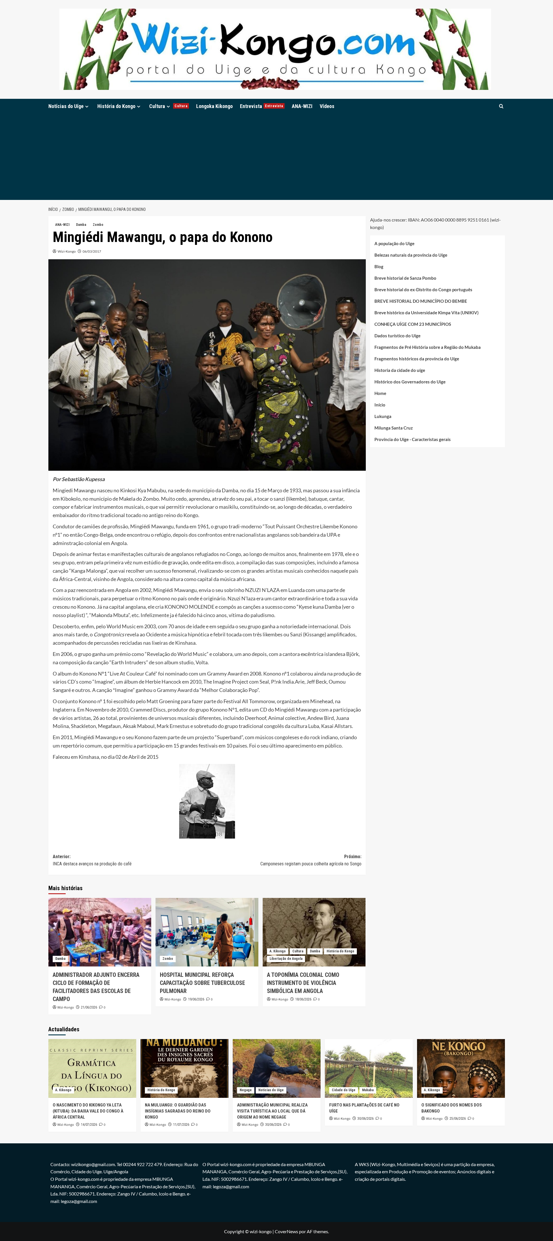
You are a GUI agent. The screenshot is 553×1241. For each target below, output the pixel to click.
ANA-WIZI (302, 106)
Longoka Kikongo (214, 106)
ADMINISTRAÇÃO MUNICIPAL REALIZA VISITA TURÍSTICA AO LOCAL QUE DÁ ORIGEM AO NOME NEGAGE (272, 1111)
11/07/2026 (181, 1125)
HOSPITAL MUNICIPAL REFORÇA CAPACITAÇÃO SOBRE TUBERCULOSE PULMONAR (202, 982)
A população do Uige (394, 243)
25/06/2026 (458, 1119)
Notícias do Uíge (66, 106)
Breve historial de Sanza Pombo (405, 277)
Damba (81, 225)
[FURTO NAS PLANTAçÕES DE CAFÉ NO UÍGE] (369, 1068)
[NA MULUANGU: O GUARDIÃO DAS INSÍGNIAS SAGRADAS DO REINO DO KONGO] (184, 1068)
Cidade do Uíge (343, 1090)
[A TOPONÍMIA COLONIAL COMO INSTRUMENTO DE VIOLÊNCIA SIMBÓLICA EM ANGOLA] (314, 932)
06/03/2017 (92, 251)
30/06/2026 (273, 1125)
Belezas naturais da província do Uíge (410, 254)
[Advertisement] (276, 156)
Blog (378, 266)
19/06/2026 (196, 999)
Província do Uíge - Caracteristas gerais (412, 439)
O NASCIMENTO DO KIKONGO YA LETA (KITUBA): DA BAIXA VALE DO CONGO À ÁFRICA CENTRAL (88, 1111)
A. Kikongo (278, 951)
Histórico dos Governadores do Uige (410, 381)
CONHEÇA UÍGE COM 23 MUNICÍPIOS (412, 323)
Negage (246, 1090)
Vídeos (327, 106)
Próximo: (310, 860)
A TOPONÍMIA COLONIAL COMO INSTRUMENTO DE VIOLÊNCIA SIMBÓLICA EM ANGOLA (303, 982)
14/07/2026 (89, 1125)
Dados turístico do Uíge (397, 335)
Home (380, 393)
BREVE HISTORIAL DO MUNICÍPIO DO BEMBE (420, 300)
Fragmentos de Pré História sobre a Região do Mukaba (427, 346)
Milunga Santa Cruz (393, 427)
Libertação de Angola (286, 959)
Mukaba (368, 1090)
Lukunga (382, 416)
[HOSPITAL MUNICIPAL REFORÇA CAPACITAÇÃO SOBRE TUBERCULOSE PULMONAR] (207, 932)
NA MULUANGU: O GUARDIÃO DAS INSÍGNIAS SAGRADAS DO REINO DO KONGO (178, 1111)
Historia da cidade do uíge (399, 369)
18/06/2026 (303, 999)
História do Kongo (116, 106)
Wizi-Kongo (67, 251)
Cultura (168, 106)
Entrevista (261, 106)
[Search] (501, 106)
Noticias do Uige (271, 1090)
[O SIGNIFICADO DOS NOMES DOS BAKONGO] (461, 1068)
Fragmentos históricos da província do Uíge (416, 358)
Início (379, 404)
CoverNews (286, 1231)
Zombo (98, 225)
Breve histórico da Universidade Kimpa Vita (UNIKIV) (426, 312)
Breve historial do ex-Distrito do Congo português (423, 289)
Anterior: (92, 860)
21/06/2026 (89, 1007)
